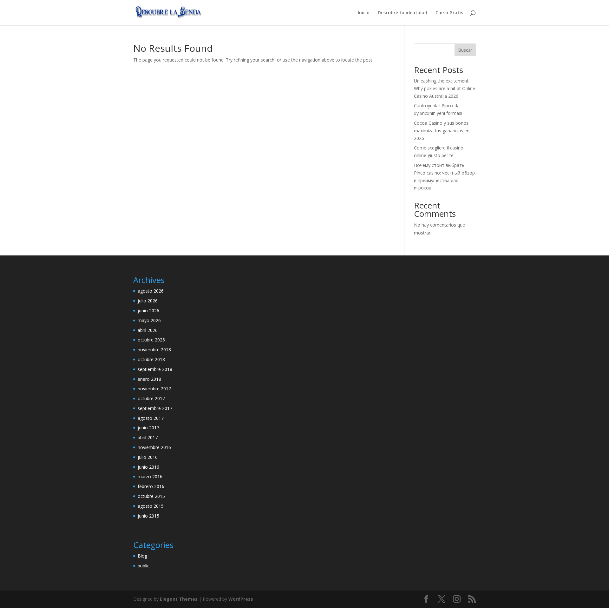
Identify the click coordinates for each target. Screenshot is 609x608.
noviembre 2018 (154, 350)
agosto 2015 (151, 506)
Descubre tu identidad (402, 13)
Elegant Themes (179, 599)
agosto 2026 (151, 291)
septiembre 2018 (155, 369)
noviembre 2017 (154, 389)
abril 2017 (148, 437)
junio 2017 (148, 428)
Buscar (465, 50)
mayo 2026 (149, 320)
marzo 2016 (150, 476)
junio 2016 (148, 467)
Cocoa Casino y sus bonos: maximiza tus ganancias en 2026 (441, 130)
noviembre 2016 (154, 447)
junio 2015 (148, 516)
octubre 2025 (151, 340)
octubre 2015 (151, 496)
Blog (142, 556)
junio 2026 (148, 310)
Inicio (364, 13)
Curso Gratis (449, 13)
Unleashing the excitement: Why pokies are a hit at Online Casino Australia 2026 (444, 88)
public (143, 566)
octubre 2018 (151, 359)
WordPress (240, 599)
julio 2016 (148, 457)
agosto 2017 (151, 418)
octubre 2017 (151, 398)
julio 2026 (148, 301)
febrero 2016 (151, 486)
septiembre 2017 (155, 408)
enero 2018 (149, 379)
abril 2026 (148, 330)
